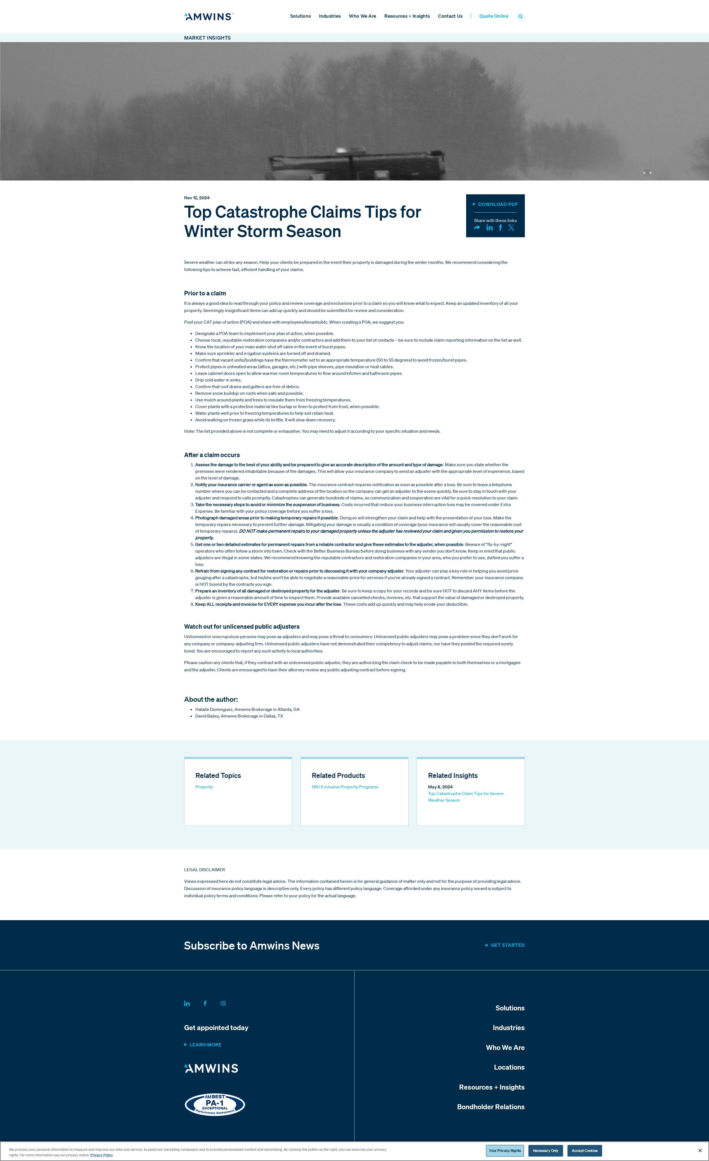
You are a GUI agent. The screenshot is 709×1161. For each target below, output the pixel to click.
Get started (508, 945)
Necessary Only (546, 1150)
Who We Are (362, 16)
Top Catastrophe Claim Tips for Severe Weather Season (466, 797)
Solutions (300, 16)
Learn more (206, 1045)
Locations (509, 1066)
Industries (330, 16)
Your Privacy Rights (505, 1150)
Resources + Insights (407, 16)
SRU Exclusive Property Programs (345, 787)
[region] (354, 1151)
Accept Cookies (585, 1150)
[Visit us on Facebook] (212, 1002)
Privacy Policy (101, 1155)
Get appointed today (216, 1027)
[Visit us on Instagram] (229, 1002)
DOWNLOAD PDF (498, 204)
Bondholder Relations (491, 1106)
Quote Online (493, 16)
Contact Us (450, 16)
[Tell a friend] (477, 227)
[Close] (700, 1150)
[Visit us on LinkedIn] (193, 1002)
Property (204, 787)
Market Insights (207, 38)
